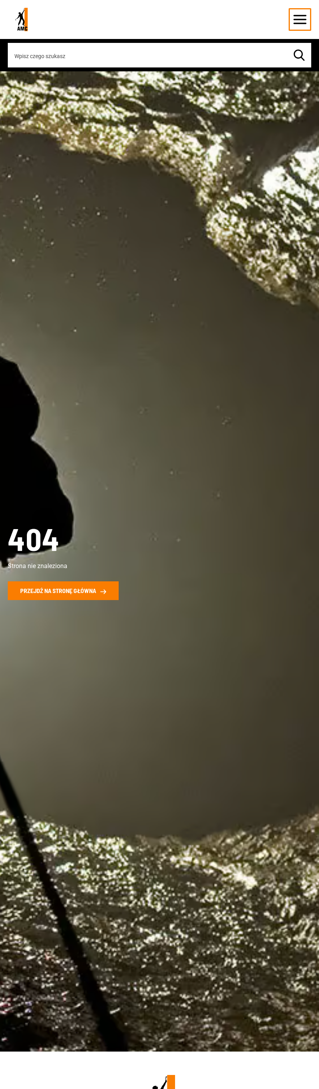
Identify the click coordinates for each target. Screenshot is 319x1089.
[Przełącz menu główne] (300, 19)
